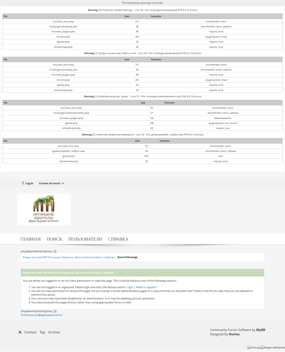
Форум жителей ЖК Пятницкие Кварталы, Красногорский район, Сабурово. (69, 257)
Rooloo (234, 334)
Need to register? (146, 287)
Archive (54, 332)
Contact (30, 332)
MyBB (260, 330)
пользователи (85, 238)
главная (30, 238)
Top (42, 332)
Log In (29, 183)
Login (129, 287)
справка (118, 238)
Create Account (49, 183)
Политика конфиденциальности (41, 315)
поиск (54, 238)
